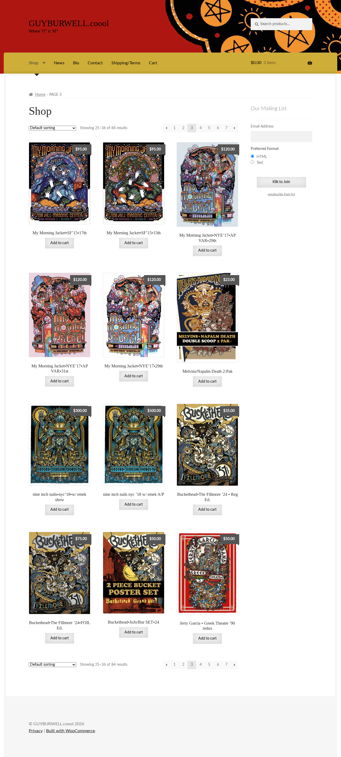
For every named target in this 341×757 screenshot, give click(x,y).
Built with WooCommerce (70, 731)
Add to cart (59, 243)
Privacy (36, 731)
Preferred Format (265, 149)
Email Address (262, 126)
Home (40, 95)
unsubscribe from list (281, 194)
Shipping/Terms (125, 63)
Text (260, 163)
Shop (33, 63)
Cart (153, 63)
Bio (76, 63)
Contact (95, 63)
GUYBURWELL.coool (69, 23)
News (59, 63)
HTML (262, 157)
